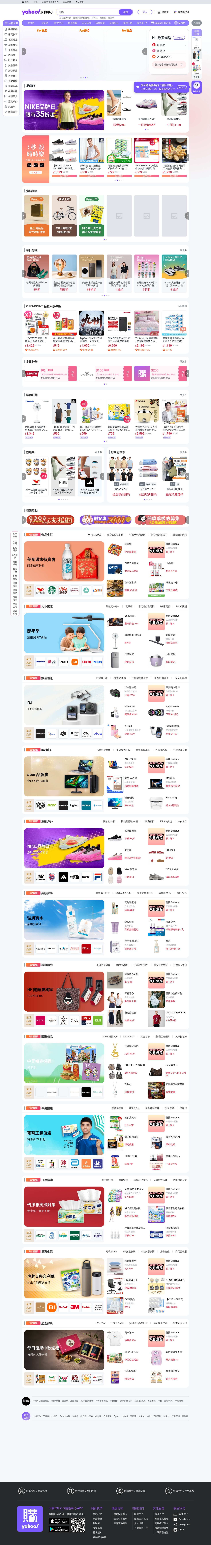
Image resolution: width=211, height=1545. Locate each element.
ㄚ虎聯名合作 (141, 1527)
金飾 (149, 1416)
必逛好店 (114, 23)
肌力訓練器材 (126, 1400)
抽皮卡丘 (182, 821)
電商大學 (159, 1514)
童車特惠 (123, 1179)
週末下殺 (127, 23)
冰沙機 (125, 1416)
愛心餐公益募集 (115, 534)
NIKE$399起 (65, 18)
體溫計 (166, 1416)
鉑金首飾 (145, 1036)
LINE (181, 1529)
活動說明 (182, 306)
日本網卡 (107, 1416)
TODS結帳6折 (110, 1036)
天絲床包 (47, 1416)
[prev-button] (24, 520)
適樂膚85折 (165, 893)
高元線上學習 (160, 1323)
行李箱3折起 (180, 964)
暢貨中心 (58, 23)
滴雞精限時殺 (152, 1108)
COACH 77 (129, 1036)
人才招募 (138, 1523)
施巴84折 (182, 893)
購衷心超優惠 (120, 1518)
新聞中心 (183, 1514)
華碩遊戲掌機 (180, 749)
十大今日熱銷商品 (41, 1400)
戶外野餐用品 (102, 1400)
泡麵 (160, 1400)
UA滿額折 (149, 821)
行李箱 (98, 1416)
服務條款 (97, 1527)
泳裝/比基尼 (140, 1400)
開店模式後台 (162, 1523)
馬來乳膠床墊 (180, 1323)
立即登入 (179, 37)
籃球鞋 (95, 18)
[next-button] (187, 520)
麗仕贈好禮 (107, 1179)
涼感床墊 (37, 1416)
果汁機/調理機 (87, 1400)
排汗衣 (84, 1416)
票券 (91, 1416)
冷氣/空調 (55, 1400)
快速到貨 (72, 23)
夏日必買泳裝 (103, 964)
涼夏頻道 (100, 23)
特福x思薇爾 (147, 1251)
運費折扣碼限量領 (81, 18)
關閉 (183, 32)
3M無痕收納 (129, 1251)
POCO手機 (102, 678)
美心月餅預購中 (159, 534)
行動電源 (176, 1416)
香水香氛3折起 (145, 893)
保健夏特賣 (117, 1108)
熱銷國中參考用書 (138, 1323)
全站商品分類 (162, 1532)
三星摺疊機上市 (140, 678)
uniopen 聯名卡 (163, 23)
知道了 (182, 87)
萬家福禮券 (181, 1036)
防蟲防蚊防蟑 (160, 1179)
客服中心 (138, 1514)
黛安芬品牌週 (161, 964)
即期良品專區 (94, 534)
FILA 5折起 (166, 821)
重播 (198, 22)
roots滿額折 (122, 964)
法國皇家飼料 (180, 534)
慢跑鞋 (185, 1416)
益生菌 (142, 1416)
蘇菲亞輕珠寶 (163, 1036)
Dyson (117, 1416)
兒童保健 (169, 1108)
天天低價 (86, 23)
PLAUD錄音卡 (161, 678)
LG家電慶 (165, 606)
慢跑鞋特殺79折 (129, 821)
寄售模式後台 (162, 1518)
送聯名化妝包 (141, 1179)
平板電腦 (179, 1400)
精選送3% (134, 1108)
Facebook (184, 1519)
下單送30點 (117, 1323)
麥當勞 (111, 18)
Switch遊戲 (65, 1416)
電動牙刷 (157, 1416)
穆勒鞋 (103, 18)
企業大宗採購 (141, 1518)
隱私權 (96, 1523)
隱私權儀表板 (100, 1537)
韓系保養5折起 (123, 893)
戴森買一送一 (113, 606)
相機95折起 (120, 678)
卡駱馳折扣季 (141, 964)
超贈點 (181, 23)
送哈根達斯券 (180, 1179)
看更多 (197, 77)
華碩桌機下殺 (123, 749)
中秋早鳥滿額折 (137, 534)
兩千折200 (111, 1251)
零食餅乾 (114, 1400)
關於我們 (97, 1514)
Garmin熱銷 (181, 678)
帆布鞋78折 (109, 821)
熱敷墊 (183, 1108)
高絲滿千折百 (103, 893)
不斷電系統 (161, 749)
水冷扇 (75, 1416)
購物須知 (97, 1532)
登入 (145, 11)
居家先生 (165, 1251)
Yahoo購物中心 (37, 12)
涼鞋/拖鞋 (168, 1400)
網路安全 (97, 1518)
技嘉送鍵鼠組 (104, 749)
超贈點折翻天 (120, 1514)
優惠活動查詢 (120, 1523)
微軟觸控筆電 (143, 749)
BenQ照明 (181, 606)
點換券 (31, 23)
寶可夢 (133, 1416)
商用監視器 (181, 1251)
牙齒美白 (74, 1400)
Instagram (184, 1524)
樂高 (55, 1416)
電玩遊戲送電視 (146, 606)
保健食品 (152, 1400)
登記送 (44, 23)
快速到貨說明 (162, 1527)
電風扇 (128, 606)
